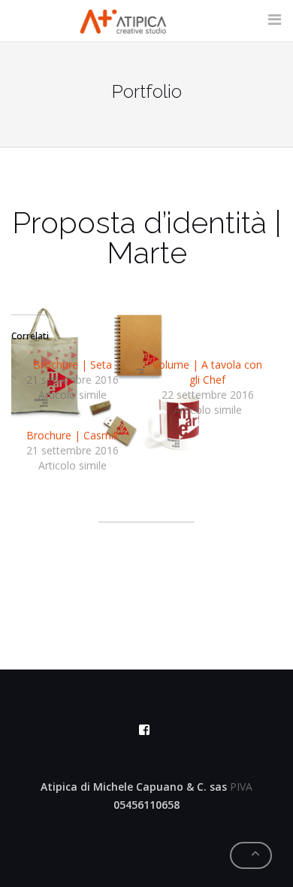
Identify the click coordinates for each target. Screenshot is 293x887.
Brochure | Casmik (72, 435)
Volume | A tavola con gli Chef (207, 372)
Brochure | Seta (72, 364)
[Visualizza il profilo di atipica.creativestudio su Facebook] (144, 730)
